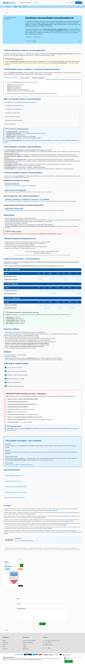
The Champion (44, 199)
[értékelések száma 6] (7, 562)
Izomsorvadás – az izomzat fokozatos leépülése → (16, 492)
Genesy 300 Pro (10, 190)
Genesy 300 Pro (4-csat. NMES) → (12, 464)
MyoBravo (8, 184)
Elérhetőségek (26, 648)
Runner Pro (17, 199)
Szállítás (24, 646)
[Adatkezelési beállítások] (51, 648)
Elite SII (6, 561)
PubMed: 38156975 (53, 510)
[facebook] (79, 41)
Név (18, 598)
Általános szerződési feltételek (29, 640)
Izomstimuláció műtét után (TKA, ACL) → (13, 481)
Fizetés (24, 644)
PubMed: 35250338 (68, 521)
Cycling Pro (8, 199)
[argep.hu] (28, 655)
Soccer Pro (35, 199)
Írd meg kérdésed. (21, 608)
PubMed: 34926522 (40, 517)
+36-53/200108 (27, 2)
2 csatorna (8, 569)
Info (20, 6)
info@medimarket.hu (49, 644)
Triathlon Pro (26, 199)
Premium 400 (21, 190)
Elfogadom (68, 661)
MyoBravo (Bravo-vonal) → (27, 464)
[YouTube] (49, 648)
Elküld (42, 623)
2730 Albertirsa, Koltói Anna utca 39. (52, 640)
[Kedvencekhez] (19, 559)
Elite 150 (16, 184)
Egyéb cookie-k (69, 658)
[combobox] (48, 2)
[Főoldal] (3, 10)
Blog (16, 6)
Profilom (4, 644)
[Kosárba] (21, 565)
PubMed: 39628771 (63, 524)
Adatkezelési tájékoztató (28, 642)
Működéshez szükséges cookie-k (73, 657)
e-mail (18, 603)
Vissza (6, 12)
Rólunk (25, 6)
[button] (7, 6)
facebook (43, 648)
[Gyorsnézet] (21, 559)
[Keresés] (61, 2)
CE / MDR (20, 569)
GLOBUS (20, 585)
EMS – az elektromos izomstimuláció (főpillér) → (15, 497)
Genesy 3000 (18, 208)
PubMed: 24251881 (31, 513)
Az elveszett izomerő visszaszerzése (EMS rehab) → (16, 486)
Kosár (4, 646)
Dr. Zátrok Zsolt (18, 538)
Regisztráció (5, 642)
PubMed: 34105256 (47, 528)
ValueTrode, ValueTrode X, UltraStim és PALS (58, 219)
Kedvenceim (5, 648)
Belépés (4, 640)
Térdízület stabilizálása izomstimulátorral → (14, 475)
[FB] (46, 648)
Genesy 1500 (9, 208)
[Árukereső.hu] (19, 654)
